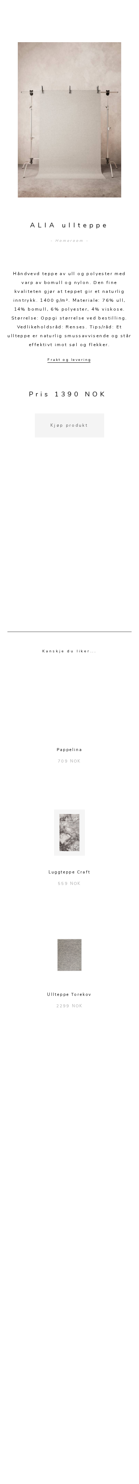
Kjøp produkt (69, 425)
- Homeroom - (69, 240)
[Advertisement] (69, 543)
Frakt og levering (69, 359)
